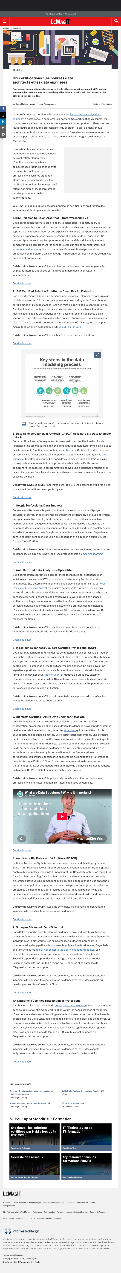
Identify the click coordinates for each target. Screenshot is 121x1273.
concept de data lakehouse (71, 1005)
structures (70, 730)
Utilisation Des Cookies (85, 1203)
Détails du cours (22, 283)
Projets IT (58, 1218)
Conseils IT (20, 1218)
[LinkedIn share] (3, 122)
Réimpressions (9, 1206)
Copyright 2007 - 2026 (13, 1258)
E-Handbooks (8, 1218)
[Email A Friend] (3, 134)
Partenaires (37, 1212)
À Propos (7, 1203)
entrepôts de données (25, 249)
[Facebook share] (3, 109)
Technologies (49, 1212)
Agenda (60, 1212)
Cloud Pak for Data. (70, 326)
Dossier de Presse (97, 1212)
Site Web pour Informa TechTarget (16, 1212)
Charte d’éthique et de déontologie (27, 1203)
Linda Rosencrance (47, 104)
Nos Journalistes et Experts (77, 1212)
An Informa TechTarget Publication (60, 14)
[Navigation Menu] (4, 21)
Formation (17, 28)
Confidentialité (10, 1262)
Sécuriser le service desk (73, 1103)
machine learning (93, 553)
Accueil (6, 28)
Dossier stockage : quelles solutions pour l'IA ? (30, 1103)
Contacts (70, 1203)
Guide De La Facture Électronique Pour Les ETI (83, 1091)
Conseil (17, 70)
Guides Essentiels (44, 1218)
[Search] (116, 21)
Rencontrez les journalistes (53, 1203)
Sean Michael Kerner (25, 104)
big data (71, 450)
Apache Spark (52, 674)
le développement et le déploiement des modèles (65, 949)
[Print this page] (3, 128)
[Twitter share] (3, 115)
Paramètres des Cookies (30, 1262)
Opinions (31, 1218)
